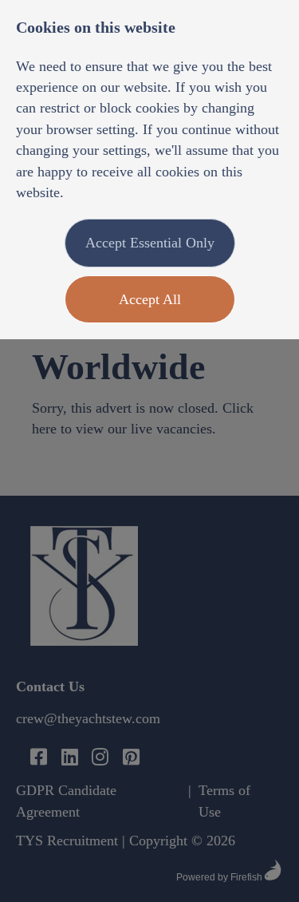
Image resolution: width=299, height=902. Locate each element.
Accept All (150, 299)
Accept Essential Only (149, 243)
